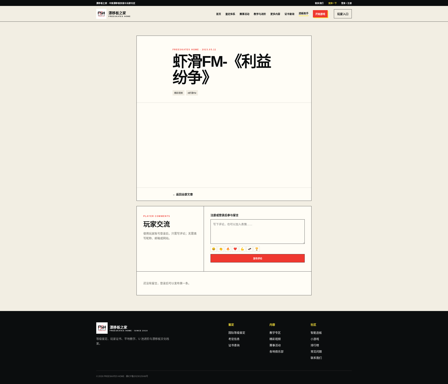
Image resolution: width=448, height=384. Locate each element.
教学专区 (275, 332)
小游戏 (315, 339)
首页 (218, 14)
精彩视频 (178, 93)
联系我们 (319, 3)
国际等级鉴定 (236, 332)
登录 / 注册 (346, 3)
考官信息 (234, 339)
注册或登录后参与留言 (225, 215)
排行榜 (315, 345)
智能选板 (316, 332)
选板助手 (304, 13)
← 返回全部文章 (183, 194)
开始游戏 (320, 14)
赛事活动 (244, 14)
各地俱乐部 (277, 351)
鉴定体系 (230, 14)
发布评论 (257, 258)
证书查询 (289, 14)
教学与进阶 (260, 14)
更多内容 (275, 14)
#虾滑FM (192, 93)
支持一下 (332, 3)
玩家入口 (342, 14)
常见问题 (316, 351)
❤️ (235, 248)
